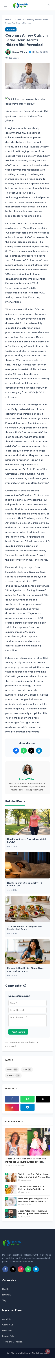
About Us (6, 1319)
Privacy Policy (8, 1336)
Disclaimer (7, 1330)
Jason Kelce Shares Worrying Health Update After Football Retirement (33, 1213)
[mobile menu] (5, 5)
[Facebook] (12, 1099)
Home (8, 19)
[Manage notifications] (47, 1351)
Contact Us (7, 1324)
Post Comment (18, 1032)
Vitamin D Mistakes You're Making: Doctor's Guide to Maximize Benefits (31, 1189)
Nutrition (13, 1075)
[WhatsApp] (27, 1099)
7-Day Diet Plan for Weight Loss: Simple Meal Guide (24, 928)
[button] (50, 5)
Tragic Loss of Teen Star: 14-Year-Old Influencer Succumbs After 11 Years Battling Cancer (25, 1161)
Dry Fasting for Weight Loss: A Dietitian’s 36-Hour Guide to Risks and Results (33, 1201)
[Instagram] (12, 1107)
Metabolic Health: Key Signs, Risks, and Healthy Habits (25, 969)
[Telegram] (27, 1107)
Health (18, 19)
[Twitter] (43, 1099)
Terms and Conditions (13, 1341)
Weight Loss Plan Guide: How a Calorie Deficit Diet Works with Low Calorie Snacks (33, 1177)
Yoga (26, 1069)
